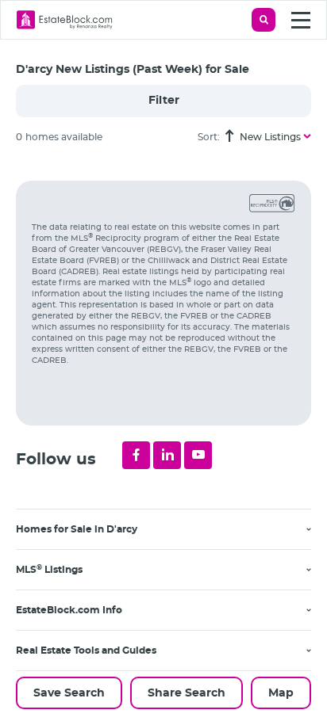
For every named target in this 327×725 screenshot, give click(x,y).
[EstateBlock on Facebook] (136, 455)
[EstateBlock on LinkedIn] (167, 455)
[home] (65, 19)
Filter (163, 100)
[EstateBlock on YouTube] (198, 455)
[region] (171, 441)
